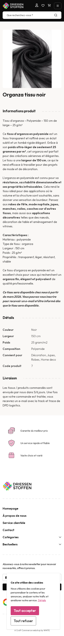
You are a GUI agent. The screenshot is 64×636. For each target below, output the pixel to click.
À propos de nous (14, 516)
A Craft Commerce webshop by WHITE (32, 630)
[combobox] (32, 15)
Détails (42, 600)
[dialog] (33, 601)
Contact (8, 530)
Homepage (10, 508)
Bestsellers (10, 544)
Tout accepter (25, 610)
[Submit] (57, 15)
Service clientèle (14, 523)
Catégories (11, 537)
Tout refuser (23, 621)
